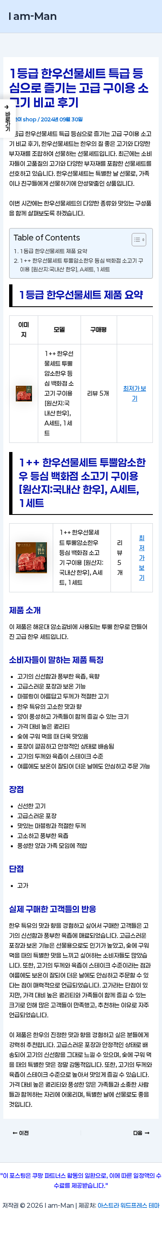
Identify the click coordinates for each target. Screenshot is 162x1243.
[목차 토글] (134, 240)
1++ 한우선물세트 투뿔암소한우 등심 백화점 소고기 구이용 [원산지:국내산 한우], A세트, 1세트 (81, 265)
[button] (8, 118)
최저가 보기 (142, 557)
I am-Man (32, 16)
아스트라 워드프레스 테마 (129, 1205)
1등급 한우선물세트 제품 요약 (53, 251)
